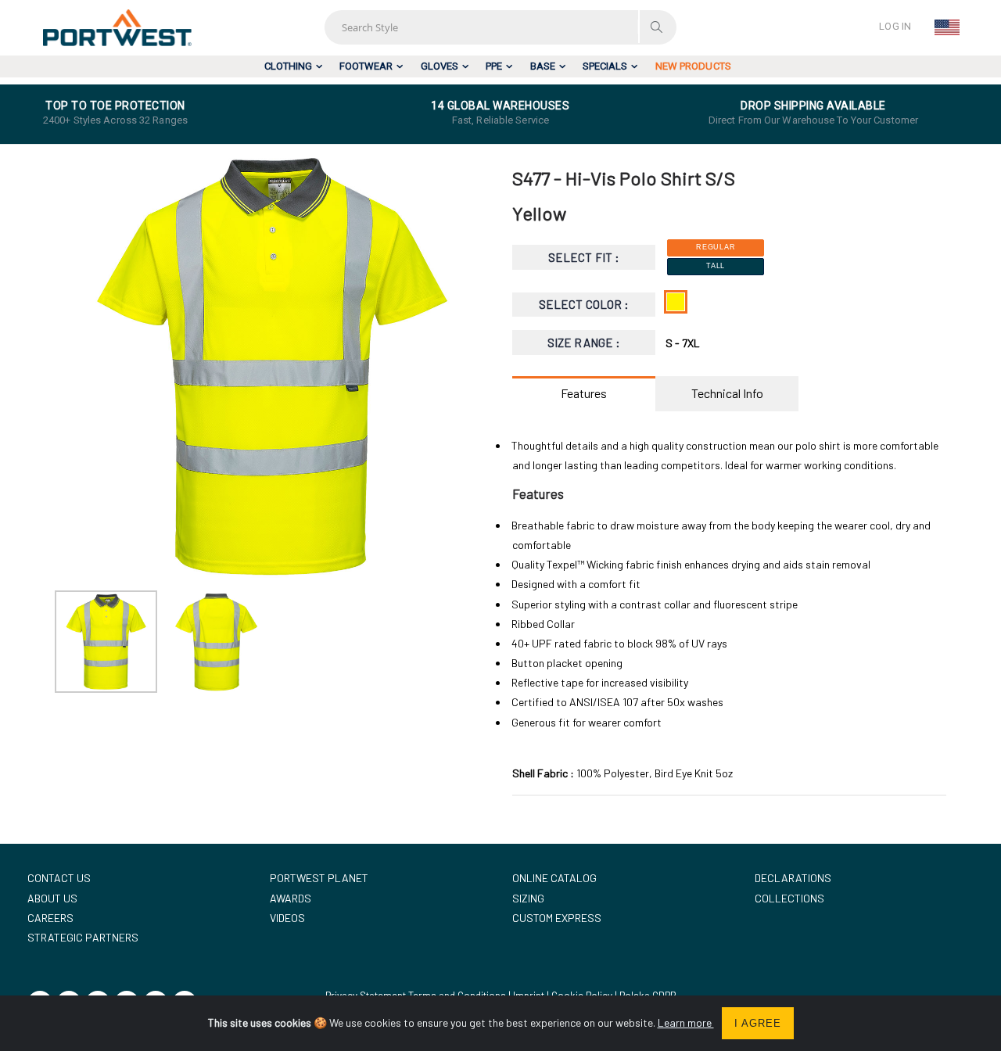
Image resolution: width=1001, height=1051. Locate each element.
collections (789, 898)
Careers (50, 917)
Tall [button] (715, 266)
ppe (494, 66)
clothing (288, 66)
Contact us (59, 877)
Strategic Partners (82, 937)
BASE (542, 66)
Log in (895, 26)
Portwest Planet (319, 877)
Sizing (528, 898)
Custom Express (556, 917)
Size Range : (583, 342)
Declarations (793, 877)
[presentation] (74, 366)
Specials (605, 66)
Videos (287, 917)
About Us (52, 898)
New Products (693, 66)
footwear (366, 66)
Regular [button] (715, 247)
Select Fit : (583, 257)
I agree (757, 1023)
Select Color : (584, 304)
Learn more (686, 1022)
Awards (290, 898)
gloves (439, 66)
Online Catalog (554, 877)
